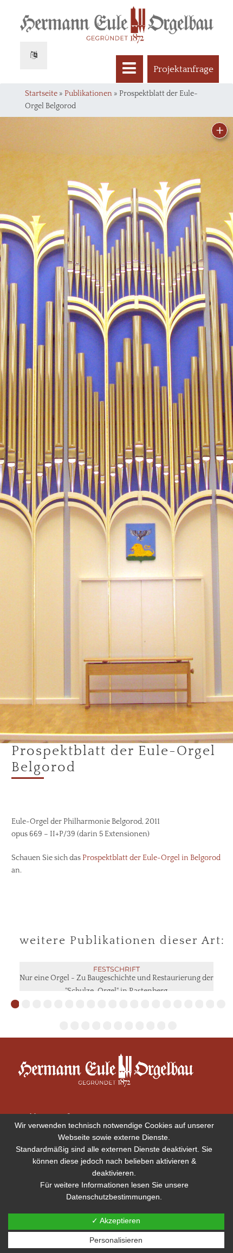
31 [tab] (172, 1025)
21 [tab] (64, 1025)
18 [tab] (199, 1004)
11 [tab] (123, 1004)
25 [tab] (107, 1025)
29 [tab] (150, 1025)
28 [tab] (139, 1025)
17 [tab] (188, 1004)
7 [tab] (80, 1004)
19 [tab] (210, 1004)
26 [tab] (118, 1025)
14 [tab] (156, 1004)
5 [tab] (58, 1004)
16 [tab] (177, 1004)
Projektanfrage (183, 69)
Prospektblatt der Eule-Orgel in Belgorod (151, 858)
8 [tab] (91, 1004)
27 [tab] (129, 1025)
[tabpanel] (117, 986)
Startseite (41, 93)
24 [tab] (96, 1025)
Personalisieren (116, 1240)
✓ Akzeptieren (116, 1220)
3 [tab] (37, 1004)
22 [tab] (74, 1025)
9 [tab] (102, 1004)
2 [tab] (26, 1004)
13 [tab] (145, 1004)
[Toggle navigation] (129, 69)
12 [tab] (134, 1004)
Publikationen (88, 93)
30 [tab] (161, 1025)
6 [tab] (69, 1004)
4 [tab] (47, 1004)
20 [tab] (221, 1004)
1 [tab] (15, 1004)
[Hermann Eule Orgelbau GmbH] (116, 1081)
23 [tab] (85, 1025)
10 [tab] (112, 1004)
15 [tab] (167, 1004)
